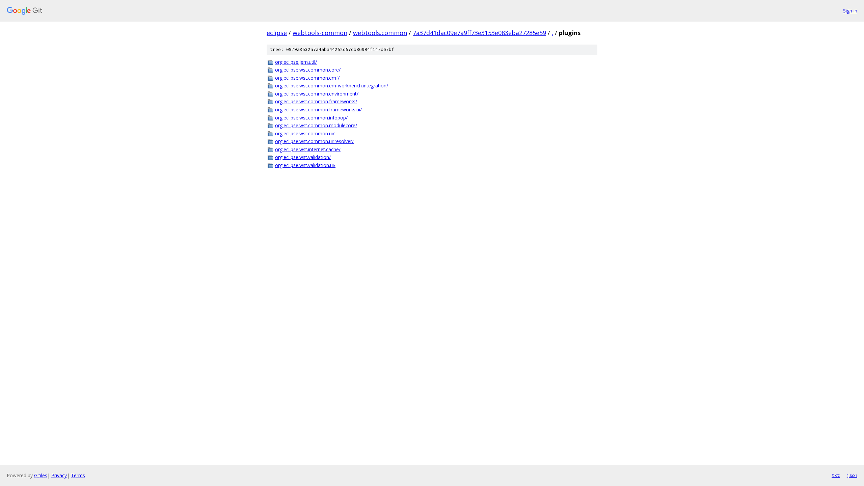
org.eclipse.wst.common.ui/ (304, 133)
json (851, 475)
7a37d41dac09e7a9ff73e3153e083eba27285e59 (479, 33)
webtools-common (320, 33)
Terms (78, 475)
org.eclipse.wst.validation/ (303, 157)
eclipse (277, 33)
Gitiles (40, 475)
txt (836, 475)
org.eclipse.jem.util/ (296, 62)
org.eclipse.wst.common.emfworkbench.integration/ (331, 85)
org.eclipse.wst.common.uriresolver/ (314, 141)
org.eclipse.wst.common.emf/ (307, 78)
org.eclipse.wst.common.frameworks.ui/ (318, 109)
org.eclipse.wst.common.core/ (308, 69)
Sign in (850, 10)
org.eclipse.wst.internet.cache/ (308, 149)
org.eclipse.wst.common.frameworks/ (316, 101)
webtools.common (380, 33)
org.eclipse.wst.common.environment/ (316, 93)
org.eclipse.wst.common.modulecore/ (316, 125)
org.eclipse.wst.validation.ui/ (305, 165)
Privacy (59, 475)
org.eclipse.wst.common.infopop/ (311, 117)
